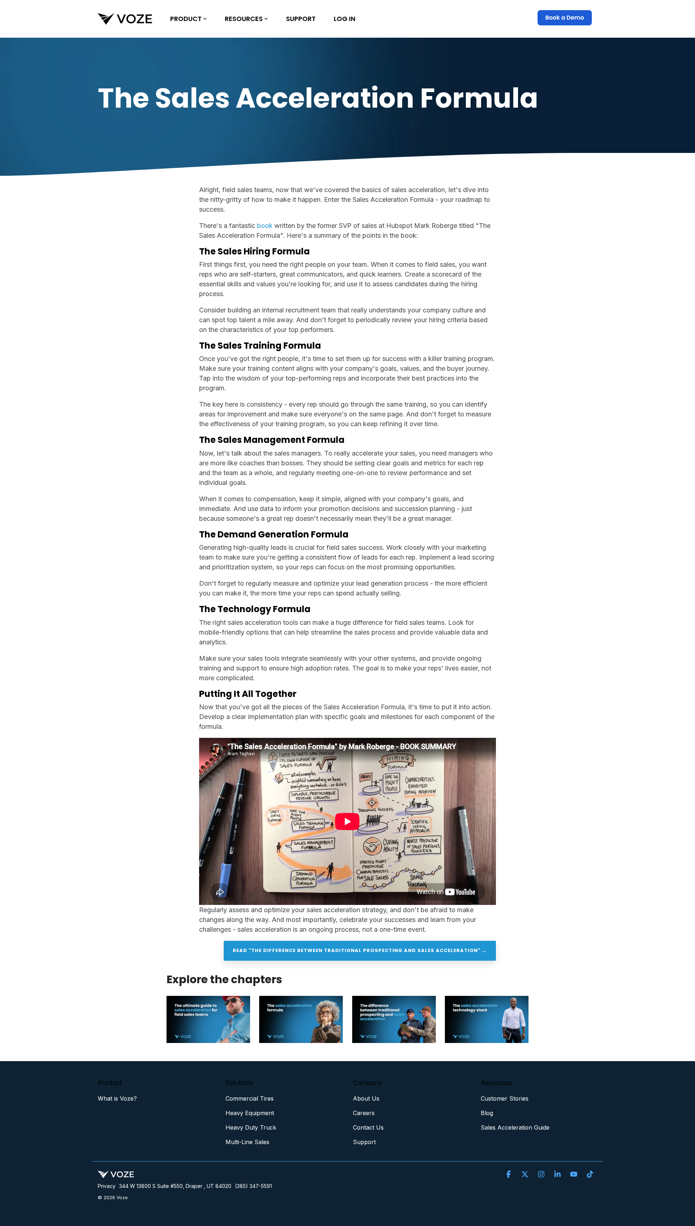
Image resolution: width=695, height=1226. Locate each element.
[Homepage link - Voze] (116, 1174)
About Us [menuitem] (366, 1098)
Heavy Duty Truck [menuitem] (251, 1127)
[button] (509, 1174)
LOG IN (344, 18)
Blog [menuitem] (487, 1113)
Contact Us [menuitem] (368, 1127)
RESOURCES (244, 18)
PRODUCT (186, 18)
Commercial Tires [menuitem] (250, 1098)
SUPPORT (301, 18)
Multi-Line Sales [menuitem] (247, 1142)
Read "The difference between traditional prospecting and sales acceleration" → (360, 950)
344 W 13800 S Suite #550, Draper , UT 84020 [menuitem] (175, 1186)
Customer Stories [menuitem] (504, 1098)
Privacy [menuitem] (106, 1186)
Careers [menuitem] (364, 1113)
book (265, 225)
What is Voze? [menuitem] (117, 1098)
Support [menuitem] (364, 1142)
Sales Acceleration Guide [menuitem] (515, 1127)
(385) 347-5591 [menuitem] (253, 1186)
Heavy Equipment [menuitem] (250, 1113)
